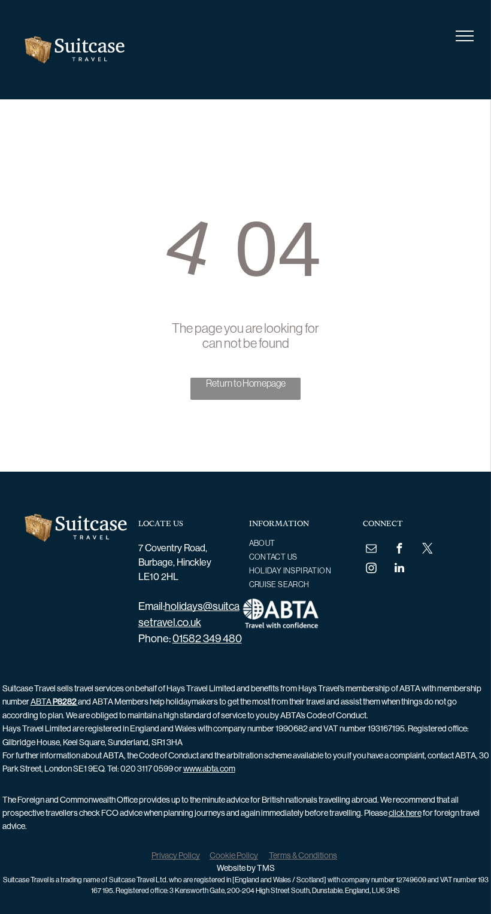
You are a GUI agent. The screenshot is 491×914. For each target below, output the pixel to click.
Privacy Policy (175, 855)
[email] (371, 550)
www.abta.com (209, 768)
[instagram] (371, 569)
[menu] (464, 35)
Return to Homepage (246, 383)
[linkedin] (399, 569)
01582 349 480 (207, 639)
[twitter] (427, 550)
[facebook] (399, 550)
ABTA (54, 701)
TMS (266, 868)
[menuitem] (296, 543)
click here (405, 813)
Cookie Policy (234, 855)
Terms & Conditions (303, 855)
